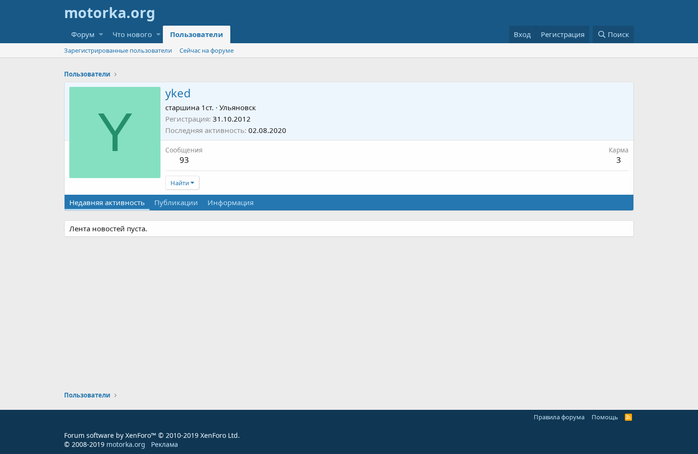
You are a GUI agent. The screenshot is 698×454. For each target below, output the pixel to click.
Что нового (132, 34)
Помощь (605, 417)
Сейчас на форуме (206, 50)
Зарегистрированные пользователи (118, 50)
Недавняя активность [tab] (107, 202)
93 (184, 159)
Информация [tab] (231, 202)
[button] (100, 34)
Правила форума (559, 417)
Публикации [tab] (176, 202)
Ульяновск (237, 107)
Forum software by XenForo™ (152, 435)
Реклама (164, 444)
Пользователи (196, 34)
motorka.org (125, 444)
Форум (82, 34)
